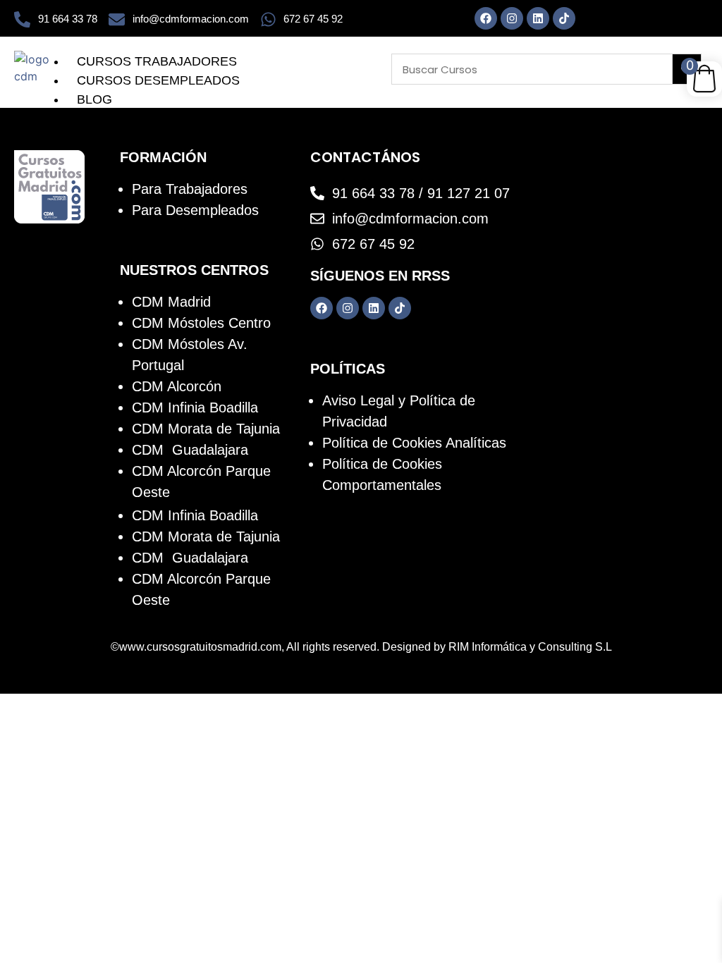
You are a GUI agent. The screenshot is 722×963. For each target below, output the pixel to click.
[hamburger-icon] (371, 57)
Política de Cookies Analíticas (414, 442)
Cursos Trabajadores (157, 61)
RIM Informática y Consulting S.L (530, 647)
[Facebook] (486, 18)
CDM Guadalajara (190, 450)
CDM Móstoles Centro (201, 323)
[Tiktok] (564, 18)
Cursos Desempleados (158, 80)
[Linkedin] (538, 18)
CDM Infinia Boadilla (195, 407)
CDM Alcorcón (176, 386)
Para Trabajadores (189, 189)
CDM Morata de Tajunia (206, 428)
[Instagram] (512, 18)
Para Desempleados (195, 210)
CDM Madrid (171, 301)
